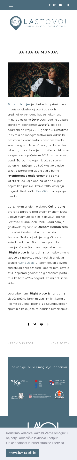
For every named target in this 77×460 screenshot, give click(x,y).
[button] (66, 443)
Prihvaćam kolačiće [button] (22, 452)
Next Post (59, 343)
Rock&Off (43, 191)
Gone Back (26, 262)
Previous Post (21, 343)
